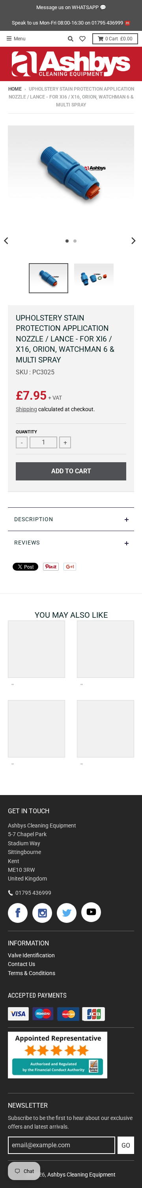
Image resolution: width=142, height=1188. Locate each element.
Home (15, 89)
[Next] (133, 241)
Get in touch (28, 811)
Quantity (26, 432)
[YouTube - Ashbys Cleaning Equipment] (91, 912)
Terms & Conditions (31, 973)
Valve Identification (31, 955)
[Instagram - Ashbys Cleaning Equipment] (42, 913)
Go (125, 1145)
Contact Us (21, 964)
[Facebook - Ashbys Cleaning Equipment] (18, 913)
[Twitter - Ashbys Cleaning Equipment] (67, 913)
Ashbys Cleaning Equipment (81, 1174)
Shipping (26, 409)
